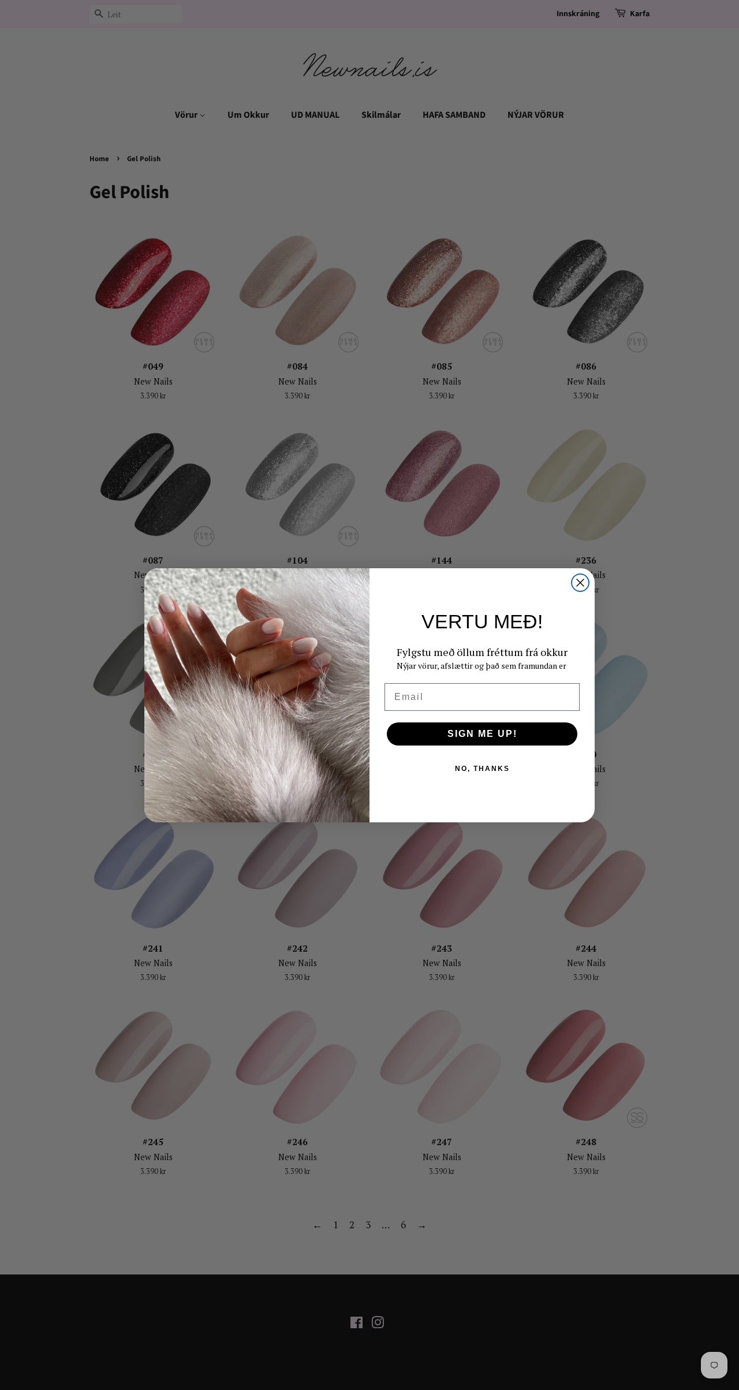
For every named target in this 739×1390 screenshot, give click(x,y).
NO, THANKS (482, 769)
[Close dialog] (580, 582)
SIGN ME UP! (482, 734)
